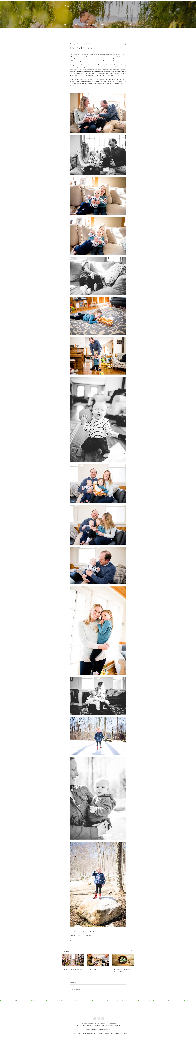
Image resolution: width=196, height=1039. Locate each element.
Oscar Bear (92, 969)
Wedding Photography (103, 1033)
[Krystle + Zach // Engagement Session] (73, 960)
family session (81, 935)
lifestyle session (73, 935)
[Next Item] (192, 1007)
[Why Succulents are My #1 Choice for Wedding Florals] (123, 960)
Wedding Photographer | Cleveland (119, 1033)
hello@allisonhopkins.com (104, 1029)
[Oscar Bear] (98, 960)
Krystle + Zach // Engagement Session (73, 970)
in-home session (88, 935)
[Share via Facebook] (70, 941)
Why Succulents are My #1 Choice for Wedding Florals (122, 970)
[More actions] (125, 44)
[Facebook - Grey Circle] (98, 1018)
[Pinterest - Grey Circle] (102, 1018)
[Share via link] (74, 941)
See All (132, 951)
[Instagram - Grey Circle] (94, 1018)
